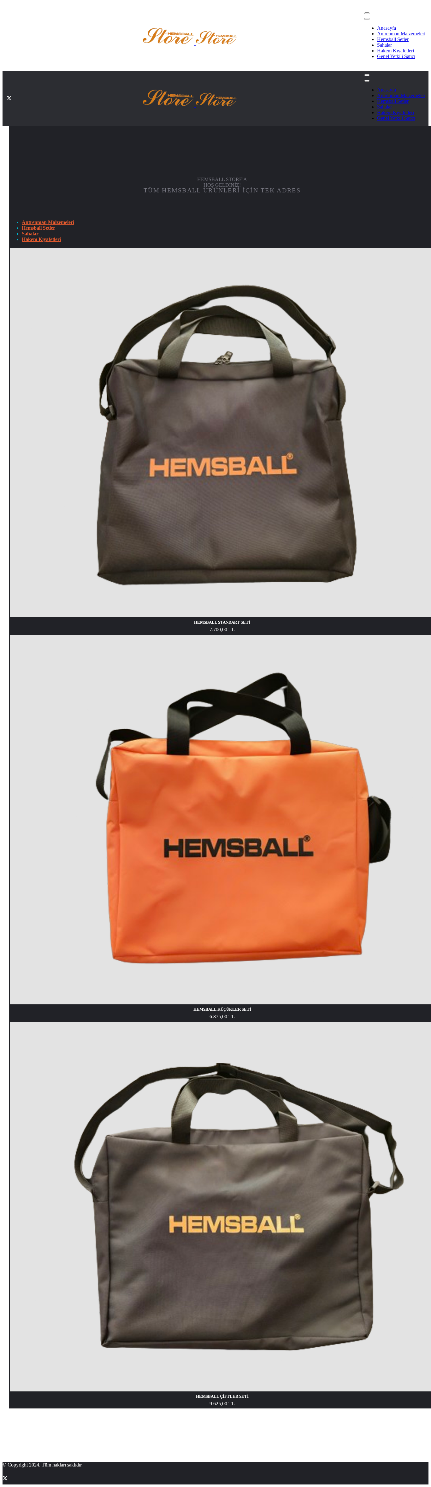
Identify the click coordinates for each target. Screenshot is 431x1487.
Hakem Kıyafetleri (395, 50)
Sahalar (384, 45)
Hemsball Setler (393, 39)
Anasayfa (386, 28)
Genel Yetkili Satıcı (396, 56)
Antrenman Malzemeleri (401, 33)
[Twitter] (9, 36)
